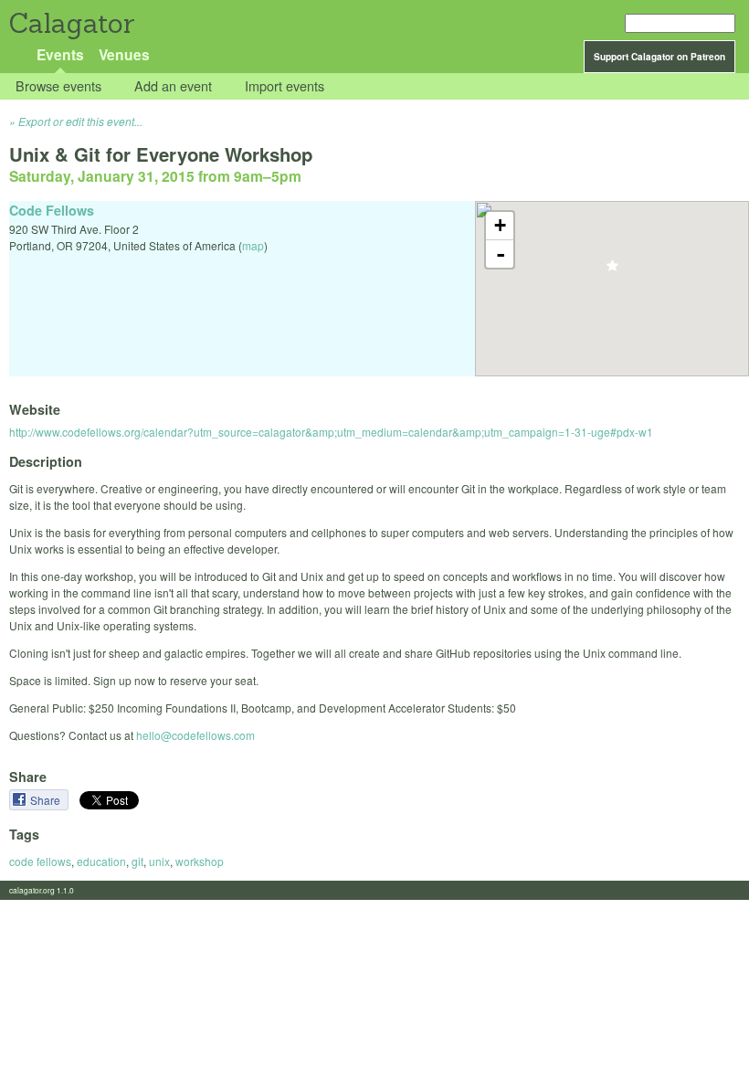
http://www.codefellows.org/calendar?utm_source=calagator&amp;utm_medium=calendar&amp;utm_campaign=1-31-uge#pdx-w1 (331, 431)
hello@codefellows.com (195, 735)
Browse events (58, 86)
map (253, 245)
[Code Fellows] (612, 270)
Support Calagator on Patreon (659, 56)
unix (159, 861)
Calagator (70, 23)
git (137, 861)
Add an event (173, 86)
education (101, 861)
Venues (124, 54)
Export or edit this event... (80, 121)
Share (46, 800)
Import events (284, 86)
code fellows (40, 861)
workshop (199, 861)
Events (60, 54)
